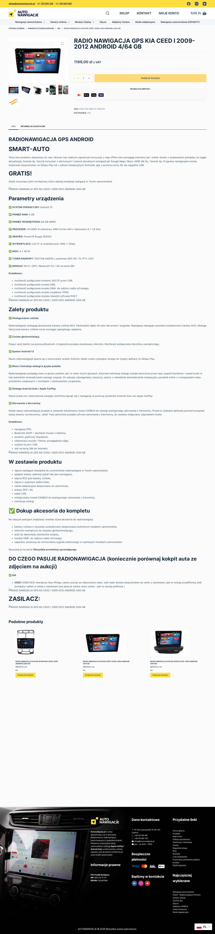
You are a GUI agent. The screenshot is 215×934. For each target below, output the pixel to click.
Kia (89, 113)
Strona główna (179, 831)
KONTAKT (144, 13)
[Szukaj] (107, 13)
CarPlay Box (178, 901)
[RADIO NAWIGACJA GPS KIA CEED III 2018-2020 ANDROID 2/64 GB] (174, 642)
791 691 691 (65, 3)
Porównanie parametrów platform (186, 860)
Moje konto (177, 836)
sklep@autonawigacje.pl (22, 3)
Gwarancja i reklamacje (182, 842)
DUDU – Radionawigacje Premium (187, 895)
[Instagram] (196, 4)
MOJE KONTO (169, 13)
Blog (174, 851)
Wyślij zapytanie (179, 865)
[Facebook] (189, 4)
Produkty (176, 834)
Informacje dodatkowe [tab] (33, 126)
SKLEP (124, 13)
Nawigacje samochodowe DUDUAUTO (180, 22)
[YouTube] (204, 4)
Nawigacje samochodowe (28, 22)
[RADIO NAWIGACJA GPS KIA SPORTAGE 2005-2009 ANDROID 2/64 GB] (40, 642)
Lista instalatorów (180, 857)
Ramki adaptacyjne (145, 22)
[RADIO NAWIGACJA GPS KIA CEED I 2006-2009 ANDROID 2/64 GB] (107, 642)
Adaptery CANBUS (180, 906)
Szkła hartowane (180, 909)
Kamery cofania (58, 22)
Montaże (176, 854)
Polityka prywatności (181, 839)
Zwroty (176, 845)
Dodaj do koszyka (150, 78)
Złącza (103, 22)
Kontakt (176, 862)
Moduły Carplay (83, 22)
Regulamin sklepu (180, 848)
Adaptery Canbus (121, 22)
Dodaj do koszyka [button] (25, 675)
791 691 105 (47, 3)
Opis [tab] (13, 126)
